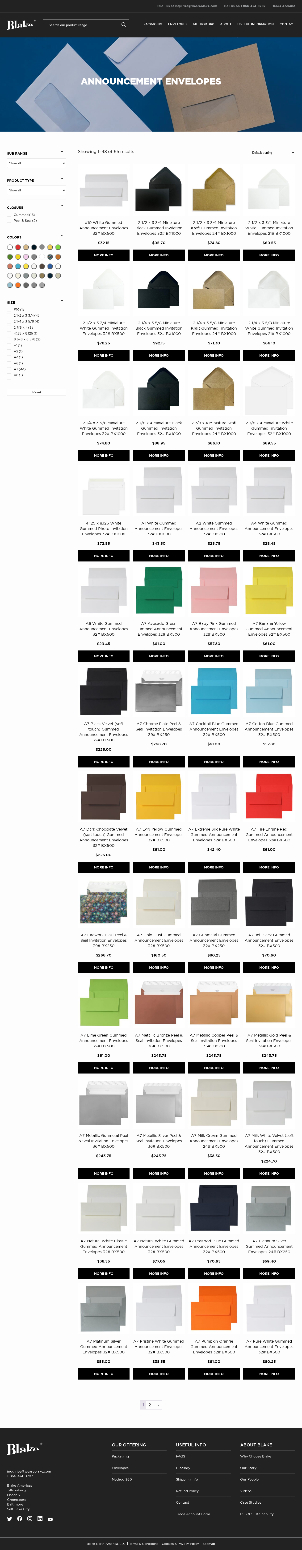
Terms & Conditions (143, 1543)
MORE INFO (103, 255)
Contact (287, 24)
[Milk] (34, 266)
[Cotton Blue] (10, 285)
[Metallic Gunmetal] (42, 285)
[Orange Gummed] (18, 285)
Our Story (248, 1468)
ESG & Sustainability (257, 1514)
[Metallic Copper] (58, 257)
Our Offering (129, 1445)
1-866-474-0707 (20, 1476)
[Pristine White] (10, 276)
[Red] (18, 247)
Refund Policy (187, 1491)
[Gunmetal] (26, 285)
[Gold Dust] (18, 276)
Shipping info (187, 1479)
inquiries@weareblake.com (29, 1471)
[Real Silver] (26, 276)
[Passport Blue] (50, 276)
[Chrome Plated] (34, 285)
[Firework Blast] (50, 257)
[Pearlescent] (34, 276)
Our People (249, 1479)
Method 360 (203, 24)
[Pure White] (42, 256)
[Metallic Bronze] (10, 266)
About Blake (256, 1445)
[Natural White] (58, 266)
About (225, 24)
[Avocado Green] (10, 257)
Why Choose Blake (255, 1456)
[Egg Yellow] (18, 257)
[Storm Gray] (42, 247)
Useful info (191, 1445)
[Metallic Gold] (50, 247)
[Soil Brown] (42, 276)
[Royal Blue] (50, 266)
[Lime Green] (58, 247)
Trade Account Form (193, 1514)
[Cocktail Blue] (18, 266)
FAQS (180, 1456)
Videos (246, 1491)
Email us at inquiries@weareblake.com (187, 6)
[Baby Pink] (26, 257)
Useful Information (255, 24)
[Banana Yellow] (26, 266)
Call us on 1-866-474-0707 (244, 6)
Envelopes (177, 24)
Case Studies (250, 1502)
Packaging (152, 24)
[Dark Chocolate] (42, 266)
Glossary (183, 1468)
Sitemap (209, 1543)
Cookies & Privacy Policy (180, 1543)
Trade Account (284, 6)
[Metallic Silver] (34, 257)
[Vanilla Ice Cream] (58, 276)
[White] (10, 247)
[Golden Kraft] (26, 247)
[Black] (34, 247)
